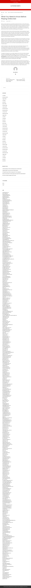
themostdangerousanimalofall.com (8, 352)
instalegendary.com (5, 219)
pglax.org (3, 416)
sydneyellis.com (4, 309)
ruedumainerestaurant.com (6, 376)
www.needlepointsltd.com (6, 499)
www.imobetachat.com (6, 470)
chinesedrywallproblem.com (7, 420)
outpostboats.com (5, 335)
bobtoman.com (4, 231)
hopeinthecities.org (5, 337)
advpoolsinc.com (5, 441)
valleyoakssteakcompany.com (7, 444)
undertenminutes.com (6, 203)
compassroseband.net (6, 452)
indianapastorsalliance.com (6, 443)
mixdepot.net (4, 516)
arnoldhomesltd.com (5, 268)
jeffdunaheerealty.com (6, 484)
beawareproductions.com (6, 385)
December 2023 (5, 128)
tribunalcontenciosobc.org (6, 356)
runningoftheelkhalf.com (6, 483)
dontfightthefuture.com (6, 267)
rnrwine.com (4, 562)
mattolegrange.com (5, 404)
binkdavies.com (4, 365)
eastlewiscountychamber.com (7, 355)
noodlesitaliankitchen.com (6, 221)
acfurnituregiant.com (5, 202)
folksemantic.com (5, 279)
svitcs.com (4, 450)
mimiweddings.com (5, 573)
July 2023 (3, 136)
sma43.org (4, 503)
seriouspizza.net (5, 451)
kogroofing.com (4, 233)
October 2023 (4, 131)
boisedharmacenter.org (6, 330)
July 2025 (3, 100)
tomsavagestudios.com (6, 314)
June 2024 (4, 118)
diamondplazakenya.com (6, 538)
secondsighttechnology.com (7, 303)
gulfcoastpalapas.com (6, 460)
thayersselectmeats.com (6, 457)
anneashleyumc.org (5, 491)
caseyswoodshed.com (6, 445)
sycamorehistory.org (5, 518)
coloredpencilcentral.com (6, 269)
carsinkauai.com (5, 548)
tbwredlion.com (4, 539)
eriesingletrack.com (5, 288)
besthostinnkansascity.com (6, 574)
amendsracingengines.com (6, 488)
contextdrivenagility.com (6, 386)
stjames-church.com (5, 380)
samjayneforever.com (5, 544)
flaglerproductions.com (6, 361)
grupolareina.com (5, 247)
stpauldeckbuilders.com (6, 493)
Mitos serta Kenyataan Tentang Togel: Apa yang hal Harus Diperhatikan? (14, 173)
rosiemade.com (4, 290)
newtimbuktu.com (5, 206)
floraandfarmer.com (5, 260)
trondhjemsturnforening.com (7, 537)
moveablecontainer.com (6, 246)
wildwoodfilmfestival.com (6, 241)
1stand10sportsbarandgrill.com (7, 295)
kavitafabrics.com (5, 427)
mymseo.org (4, 567)
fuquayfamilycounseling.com (7, 564)
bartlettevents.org (5, 245)
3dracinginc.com (5, 350)
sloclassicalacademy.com (6, 357)
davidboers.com (5, 469)
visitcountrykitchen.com (6, 407)
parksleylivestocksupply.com (7, 329)
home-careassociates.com (6, 327)
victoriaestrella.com (5, 433)
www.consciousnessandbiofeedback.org (8, 520)
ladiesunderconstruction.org (6, 251)
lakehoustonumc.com (5, 473)
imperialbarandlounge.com (6, 271)
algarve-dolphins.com (5, 408)
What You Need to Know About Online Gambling (20, 79)
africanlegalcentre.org (6, 373)
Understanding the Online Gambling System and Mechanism (12, 168)
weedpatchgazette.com (6, 286)
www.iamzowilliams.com (6, 521)
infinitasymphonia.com (6, 372)
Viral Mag (21, 586)
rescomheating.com (5, 572)
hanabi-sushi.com (5, 512)
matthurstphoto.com (5, 545)
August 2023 (4, 134)
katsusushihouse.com (5, 374)
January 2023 (4, 146)
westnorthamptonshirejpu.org (7, 242)
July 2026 (3, 95)
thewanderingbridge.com (6, 391)
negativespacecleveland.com (7, 417)
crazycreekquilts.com (5, 364)
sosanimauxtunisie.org (5, 232)
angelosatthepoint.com (6, 442)
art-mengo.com (5, 399)
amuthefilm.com (5, 369)
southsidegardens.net (5, 524)
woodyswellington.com (6, 529)
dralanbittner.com (5, 284)
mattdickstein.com (5, 471)
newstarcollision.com (5, 301)
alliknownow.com (5, 354)
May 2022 (3, 159)
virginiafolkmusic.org (5, 316)
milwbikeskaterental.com (6, 413)
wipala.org (4, 332)
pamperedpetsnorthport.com (7, 289)
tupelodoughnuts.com (5, 291)
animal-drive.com (5, 454)
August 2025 (4, 98)
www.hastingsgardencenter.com (7, 522)
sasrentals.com (4, 302)
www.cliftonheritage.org (6, 502)
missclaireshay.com (5, 192)
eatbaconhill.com (5, 208)
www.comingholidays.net (6, 347)
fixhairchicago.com (5, 446)
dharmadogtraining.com (6, 569)
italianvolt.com (4, 281)
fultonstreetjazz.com (5, 244)
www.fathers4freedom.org (6, 481)
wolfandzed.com (5, 513)
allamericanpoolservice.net (6, 312)
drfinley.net (4, 560)
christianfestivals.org (5, 406)
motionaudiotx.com (5, 570)
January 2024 (4, 126)
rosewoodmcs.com (5, 517)
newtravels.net (4, 211)
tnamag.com (4, 455)
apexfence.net (4, 578)
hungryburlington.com (6, 394)
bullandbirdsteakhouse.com (6, 500)
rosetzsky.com (4, 377)
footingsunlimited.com (6, 494)
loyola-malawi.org (5, 333)
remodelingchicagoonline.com (7, 504)
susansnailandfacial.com (6, 478)
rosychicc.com (4, 334)
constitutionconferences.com (7, 448)
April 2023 (4, 141)
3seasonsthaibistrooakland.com (7, 324)
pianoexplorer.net (5, 523)
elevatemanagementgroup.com (7, 558)
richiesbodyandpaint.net (6, 195)
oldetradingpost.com (5, 250)
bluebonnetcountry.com (6, 227)
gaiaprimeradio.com (5, 400)
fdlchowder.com (5, 498)
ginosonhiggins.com (5, 410)
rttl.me (3, 571)
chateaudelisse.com (5, 239)
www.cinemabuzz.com (6, 515)
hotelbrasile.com (5, 243)
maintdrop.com (4, 230)
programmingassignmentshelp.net (8, 209)
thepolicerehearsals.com (6, 353)
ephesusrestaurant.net (6, 528)
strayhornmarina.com (5, 360)
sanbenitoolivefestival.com (6, 342)
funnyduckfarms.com (5, 556)
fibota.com (4, 533)
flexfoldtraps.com (5, 487)
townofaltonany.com (5, 415)
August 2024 (4, 115)
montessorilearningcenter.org (7, 542)
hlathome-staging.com (6, 306)
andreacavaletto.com (5, 328)
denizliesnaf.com (5, 447)
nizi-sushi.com (4, 398)
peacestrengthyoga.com (6, 485)
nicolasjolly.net (4, 371)
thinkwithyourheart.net (6, 273)
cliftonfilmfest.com (5, 270)
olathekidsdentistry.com (6, 292)
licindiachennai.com (5, 196)
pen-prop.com (4, 479)
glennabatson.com (5, 359)
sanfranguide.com (5, 348)
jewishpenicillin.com (5, 313)
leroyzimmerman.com (6, 559)
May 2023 (3, 139)
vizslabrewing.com (5, 283)
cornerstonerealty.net (6, 519)
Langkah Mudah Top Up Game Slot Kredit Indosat (10, 170)
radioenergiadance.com (6, 235)
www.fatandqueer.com (6, 490)
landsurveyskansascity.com (6, 492)
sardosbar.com (4, 280)
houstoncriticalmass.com (6, 351)
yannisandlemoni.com (5, 285)
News (2, 14)
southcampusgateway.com (6, 238)
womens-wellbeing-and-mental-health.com (9, 315)
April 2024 (4, 121)
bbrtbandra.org (4, 226)
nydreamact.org (5, 222)
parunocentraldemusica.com (7, 535)
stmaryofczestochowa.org (6, 389)
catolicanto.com (5, 320)
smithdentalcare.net (5, 575)
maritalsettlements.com (6, 412)
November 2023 (5, 129)
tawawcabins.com (5, 278)
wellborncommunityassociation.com (8, 240)
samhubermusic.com (5, 577)
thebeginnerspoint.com (6, 346)
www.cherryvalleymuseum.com (7, 248)
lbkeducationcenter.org (6, 321)
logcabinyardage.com (5, 468)
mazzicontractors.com (6, 526)
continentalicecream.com (6, 363)
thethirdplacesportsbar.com (7, 527)
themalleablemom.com (6, 392)
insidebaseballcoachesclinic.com (7, 547)
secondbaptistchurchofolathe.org (7, 566)
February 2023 (4, 144)
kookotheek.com (5, 236)
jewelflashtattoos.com (6, 224)
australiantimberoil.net (6, 253)
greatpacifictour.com (5, 432)
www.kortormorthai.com (6, 489)
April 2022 (4, 160)
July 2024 (3, 116)
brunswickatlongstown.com (6, 395)
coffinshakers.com (5, 388)
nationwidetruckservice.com (7, 430)
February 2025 (4, 105)
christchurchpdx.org (5, 366)
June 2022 (4, 157)
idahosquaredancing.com (6, 277)
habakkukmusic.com (5, 474)
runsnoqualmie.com (5, 495)
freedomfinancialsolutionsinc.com (7, 486)
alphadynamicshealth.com (6, 553)
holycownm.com (5, 429)
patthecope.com (5, 449)
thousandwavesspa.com (6, 434)
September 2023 (5, 133)
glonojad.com (4, 378)
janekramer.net (4, 397)
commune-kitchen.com (6, 368)
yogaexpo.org (4, 326)
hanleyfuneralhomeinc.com (6, 293)
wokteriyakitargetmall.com (6, 307)
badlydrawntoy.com (5, 472)
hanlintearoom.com (5, 555)
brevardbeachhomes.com (6, 262)
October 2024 (4, 111)
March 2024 (4, 123)
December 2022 (5, 147)
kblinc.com (4, 287)
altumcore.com (4, 453)
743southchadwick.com (6, 264)
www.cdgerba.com (5, 534)
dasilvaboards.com (5, 358)
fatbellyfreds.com (5, 530)
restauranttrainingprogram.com (7, 311)
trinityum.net (4, 525)
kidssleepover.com (5, 210)
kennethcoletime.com (6, 393)
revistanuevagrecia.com (6, 379)
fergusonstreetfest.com (6, 543)
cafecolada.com (5, 344)
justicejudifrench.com (5, 390)
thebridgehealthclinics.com (6, 461)
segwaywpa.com (5, 459)
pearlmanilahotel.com (6, 229)
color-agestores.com (5, 331)
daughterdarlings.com (5, 197)
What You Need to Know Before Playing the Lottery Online (10, 80)
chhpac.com (4, 568)
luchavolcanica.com (5, 428)
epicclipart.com (5, 228)
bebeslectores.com (5, 252)
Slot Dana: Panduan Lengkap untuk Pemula (9, 175)
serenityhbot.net (5, 476)
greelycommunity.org (5, 375)
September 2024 (5, 113)
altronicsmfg (15, 6)
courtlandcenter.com (5, 435)
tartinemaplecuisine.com (6, 396)
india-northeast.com (5, 265)
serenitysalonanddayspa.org (7, 200)
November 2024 (5, 110)
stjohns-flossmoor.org (5, 422)
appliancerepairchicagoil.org (7, 217)
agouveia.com (4, 565)
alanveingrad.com (5, 409)
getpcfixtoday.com (5, 225)
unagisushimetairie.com (6, 223)
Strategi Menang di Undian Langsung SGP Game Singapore (11, 172)
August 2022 (4, 154)
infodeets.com (4, 198)
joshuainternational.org (6, 477)
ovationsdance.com (5, 317)
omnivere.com (4, 204)
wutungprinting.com (5, 411)
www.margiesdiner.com (6, 497)
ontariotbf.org (4, 218)
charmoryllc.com (5, 349)
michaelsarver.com (5, 304)
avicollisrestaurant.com (6, 437)
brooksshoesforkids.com (6, 456)
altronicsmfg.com (5, 207)
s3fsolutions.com (5, 261)
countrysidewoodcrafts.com (6, 216)
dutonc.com (4, 402)
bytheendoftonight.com (6, 336)
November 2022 (5, 149)
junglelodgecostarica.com (6, 405)
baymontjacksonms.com (6, 414)
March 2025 (4, 103)
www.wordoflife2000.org (6, 276)
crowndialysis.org (5, 310)
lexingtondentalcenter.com (6, 308)
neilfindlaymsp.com (5, 436)
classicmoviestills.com (5, 343)
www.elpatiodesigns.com (6, 531)
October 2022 (4, 151)
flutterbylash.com (5, 554)
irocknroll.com (4, 275)
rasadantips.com (5, 205)
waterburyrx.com (5, 440)
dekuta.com (4, 514)
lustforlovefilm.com (5, 370)
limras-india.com (5, 193)
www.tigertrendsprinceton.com (7, 480)
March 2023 (4, 142)
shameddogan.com (5, 463)
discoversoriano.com (5, 345)
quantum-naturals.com (6, 541)
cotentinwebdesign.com (6, 249)
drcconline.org (4, 438)
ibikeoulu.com (4, 387)
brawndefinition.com (5, 362)
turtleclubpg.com (5, 431)
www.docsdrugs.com (5, 496)
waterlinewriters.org (5, 462)
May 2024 (4, 120)
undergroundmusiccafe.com (6, 576)
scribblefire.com (5, 325)
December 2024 (5, 108)
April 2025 (4, 102)
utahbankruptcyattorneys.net (7, 274)
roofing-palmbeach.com (6, 266)
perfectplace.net (5, 323)
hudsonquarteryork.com (6, 532)
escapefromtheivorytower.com (7, 263)
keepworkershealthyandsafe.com (7, 220)
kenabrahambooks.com (6, 367)
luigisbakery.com (5, 511)
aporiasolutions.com (5, 458)
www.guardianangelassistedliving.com (8, 536)
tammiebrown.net (5, 401)
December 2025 (5, 97)
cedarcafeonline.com (5, 201)
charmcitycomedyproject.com (7, 384)
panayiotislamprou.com (6, 237)
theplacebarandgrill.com (6, 439)
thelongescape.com (5, 403)
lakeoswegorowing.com (6, 563)
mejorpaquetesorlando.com (6, 294)
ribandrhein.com (5, 318)
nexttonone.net (4, 475)
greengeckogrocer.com (6, 305)
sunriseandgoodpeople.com (6, 419)
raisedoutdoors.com (5, 272)
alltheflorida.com (5, 546)
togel (3, 184)
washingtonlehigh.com (6, 510)
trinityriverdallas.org (5, 322)
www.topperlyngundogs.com (7, 482)
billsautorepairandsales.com (6, 540)
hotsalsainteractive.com (6, 199)
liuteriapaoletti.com (5, 418)
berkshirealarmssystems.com (7, 282)
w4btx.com (4, 296)
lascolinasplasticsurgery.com (7, 501)
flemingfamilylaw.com (5, 561)
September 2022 (5, 152)
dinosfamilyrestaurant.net (6, 254)
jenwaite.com (4, 557)
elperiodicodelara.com (6, 194)
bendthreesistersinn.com (6, 421)
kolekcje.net (4, 319)
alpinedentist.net (5, 234)
